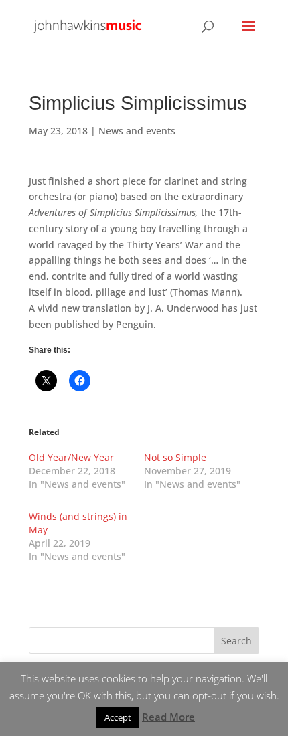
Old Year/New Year (71, 457)
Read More (168, 716)
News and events (136, 130)
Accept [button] (117, 717)
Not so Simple (175, 457)
